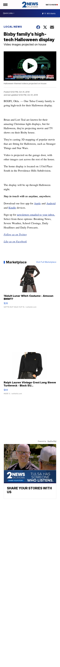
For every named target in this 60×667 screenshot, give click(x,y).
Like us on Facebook (15, 241)
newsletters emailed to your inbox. (36, 214)
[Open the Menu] (5, 4)
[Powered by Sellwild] (51, 441)
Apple (37, 203)
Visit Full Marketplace (46, 262)
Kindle (12, 207)
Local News (13, 26)
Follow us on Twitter (15, 234)
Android (51, 203)
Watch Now (51, 5)
